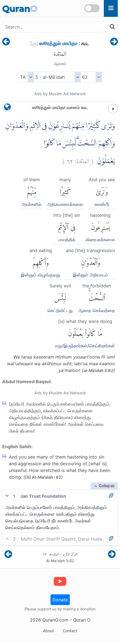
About (48, 630)
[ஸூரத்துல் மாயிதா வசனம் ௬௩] (114, 42)
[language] (7, 108)
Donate (60, 600)
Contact (70, 630)
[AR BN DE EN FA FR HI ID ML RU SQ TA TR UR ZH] (25, 77)
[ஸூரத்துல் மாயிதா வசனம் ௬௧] (6, 42)
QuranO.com (55, 620)
